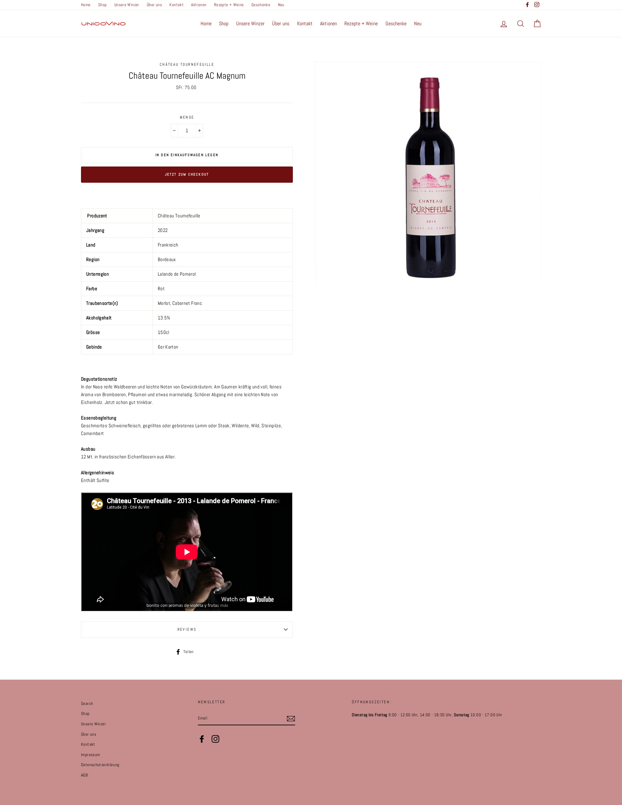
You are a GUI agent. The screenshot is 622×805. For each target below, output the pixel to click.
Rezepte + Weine (229, 4)
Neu (281, 4)
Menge (187, 117)
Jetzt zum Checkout (187, 174)
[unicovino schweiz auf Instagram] (215, 739)
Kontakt (176, 4)
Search (87, 703)
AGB (84, 775)
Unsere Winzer (126, 4)
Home (86, 4)
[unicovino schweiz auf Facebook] (202, 739)
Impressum (90, 754)
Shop (102, 4)
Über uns (154, 4)
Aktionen (198, 4)
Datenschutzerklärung (100, 764)
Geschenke (260, 4)
